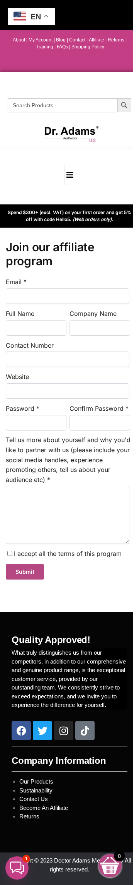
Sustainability (36, 790)
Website (17, 377)
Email (14, 282)
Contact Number (30, 345)
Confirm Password (97, 408)
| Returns (115, 40)
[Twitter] (42, 730)
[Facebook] (21, 730)
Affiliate (97, 40)
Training (45, 47)
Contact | (78, 40)
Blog (61, 40)
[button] (17, 868)
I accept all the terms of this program (68, 553)
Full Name (20, 313)
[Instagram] (63, 730)
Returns (29, 816)
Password (20, 408)
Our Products (36, 781)
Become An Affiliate (43, 807)
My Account (40, 40)
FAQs (63, 47)
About (19, 40)
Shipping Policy (87, 47)
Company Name (93, 313)
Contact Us (33, 799)
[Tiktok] (85, 730)
